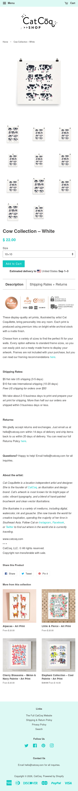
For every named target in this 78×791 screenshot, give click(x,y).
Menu (11, 3)
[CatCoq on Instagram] (52, 746)
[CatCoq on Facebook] (35, 746)
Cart (72, 3)
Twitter (9, 527)
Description (14, 284)
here (23, 441)
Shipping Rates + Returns (48, 284)
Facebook (58, 522)
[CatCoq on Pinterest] (43, 746)
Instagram (45, 522)
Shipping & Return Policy (39, 720)
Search (39, 729)
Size (5, 248)
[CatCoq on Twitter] (26, 746)
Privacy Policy (39, 724)
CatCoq (38, 776)
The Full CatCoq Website (39, 715)
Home (5, 41)
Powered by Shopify (53, 776)
